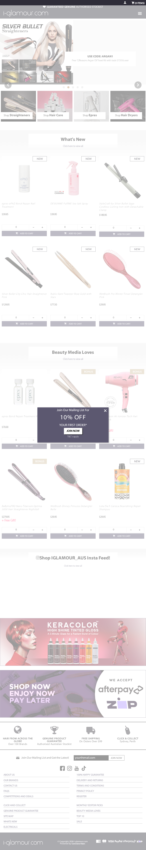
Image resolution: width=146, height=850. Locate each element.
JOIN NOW (73, 431)
